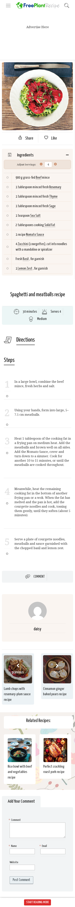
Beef (38, 177)
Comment (39, 576)
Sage (52, 206)
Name (13, 846)
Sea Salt (35, 216)
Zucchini (23, 244)
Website (14, 862)
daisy (37, 629)
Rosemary (55, 187)
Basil (26, 259)
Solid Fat (49, 225)
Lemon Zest (25, 268)
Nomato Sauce (35, 234)
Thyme (53, 196)
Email (43, 846)
